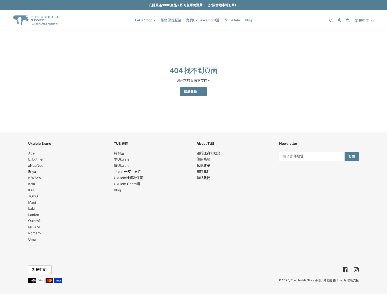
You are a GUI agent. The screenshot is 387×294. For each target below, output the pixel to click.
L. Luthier (36, 159)
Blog (117, 190)
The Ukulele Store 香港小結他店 (311, 280)
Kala (31, 184)
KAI (31, 190)
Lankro (33, 215)
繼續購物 (190, 92)
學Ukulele (121, 159)
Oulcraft (34, 221)
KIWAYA (34, 178)
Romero (34, 233)
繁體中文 (39, 270)
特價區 (119, 153)
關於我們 (203, 172)
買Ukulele (121, 166)
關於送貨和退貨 (209, 153)
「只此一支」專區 (127, 172)
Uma (32, 239)
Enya (32, 172)
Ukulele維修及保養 (128, 178)
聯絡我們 (203, 178)
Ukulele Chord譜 (127, 184)
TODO (33, 196)
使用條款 (203, 159)
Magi (32, 202)
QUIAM (34, 227)
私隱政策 (203, 166)
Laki (31, 208)
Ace (31, 153)
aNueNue (35, 166)
